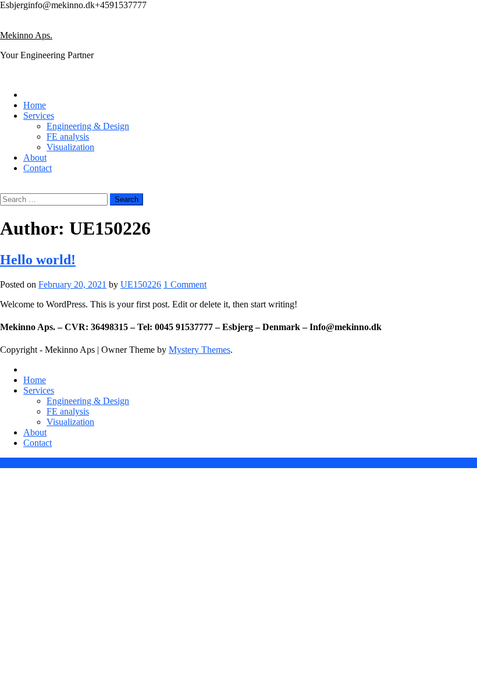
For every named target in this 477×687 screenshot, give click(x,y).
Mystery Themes (199, 350)
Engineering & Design (88, 126)
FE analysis (68, 136)
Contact (37, 168)
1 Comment (185, 284)
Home (34, 105)
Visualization (70, 147)
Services (38, 116)
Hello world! (38, 259)
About (35, 157)
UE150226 (140, 284)
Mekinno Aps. (26, 35)
